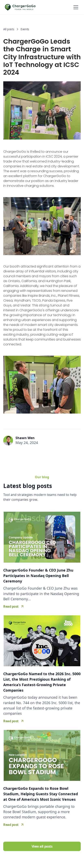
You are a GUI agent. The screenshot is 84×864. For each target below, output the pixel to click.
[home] (20, 7)
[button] (75, 7)
